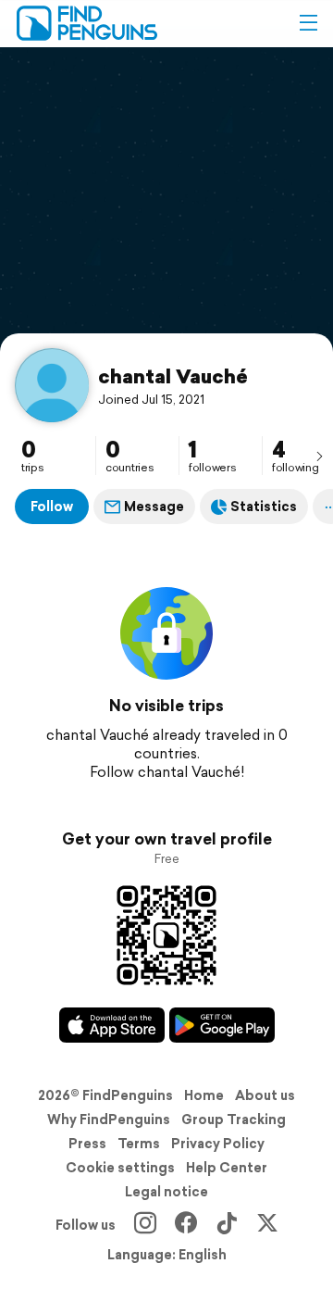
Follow (52, 506)
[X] (267, 1225)
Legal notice (166, 1191)
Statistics (263, 506)
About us (265, 1095)
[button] (308, 23)
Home (204, 1095)
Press (87, 1143)
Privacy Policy (218, 1143)
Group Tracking (233, 1119)
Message (154, 506)
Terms (138, 1143)
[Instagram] (145, 1225)
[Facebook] (186, 1225)
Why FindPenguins (108, 1119)
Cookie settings (120, 1167)
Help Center (226, 1167)
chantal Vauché (173, 376)
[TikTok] (227, 1225)
